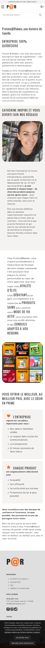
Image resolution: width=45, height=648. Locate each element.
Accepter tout (22, 638)
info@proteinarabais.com (15, 604)
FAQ (11, 585)
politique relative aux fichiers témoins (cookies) (22, 632)
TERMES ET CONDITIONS (19, 588)
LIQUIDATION (15, 582)
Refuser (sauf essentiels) (22, 643)
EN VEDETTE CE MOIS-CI (19, 579)
